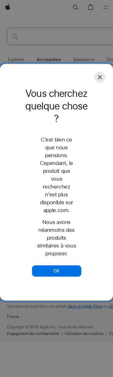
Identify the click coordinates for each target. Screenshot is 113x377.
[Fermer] (100, 77)
